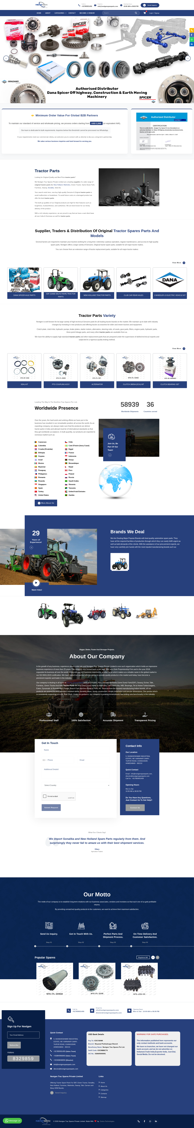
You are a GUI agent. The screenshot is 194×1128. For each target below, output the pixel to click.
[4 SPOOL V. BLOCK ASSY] (139, 979)
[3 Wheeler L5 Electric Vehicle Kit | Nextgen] (133, 280)
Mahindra (67, 185)
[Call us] (138, 1121)
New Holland (58, 185)
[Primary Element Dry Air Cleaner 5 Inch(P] (55, 979)
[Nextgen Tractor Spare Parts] (54, 979)
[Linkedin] (156, 1121)
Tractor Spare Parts (75, 683)
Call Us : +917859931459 (135, 778)
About (48, 13)
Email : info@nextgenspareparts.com (139, 774)
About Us (104, 1086)
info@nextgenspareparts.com (108, 6)
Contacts (104, 1093)
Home (39, 13)
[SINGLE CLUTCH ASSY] (97, 979)
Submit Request (51, 807)
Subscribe (14, 1045)
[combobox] (44, 760)
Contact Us (135, 808)
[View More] (114, 455)
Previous (6, 58)
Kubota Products (106, 1101)
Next (188, 58)
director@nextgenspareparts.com (137, 776)
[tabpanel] (97, 58)
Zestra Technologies (107, 1121)
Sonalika (51, 188)
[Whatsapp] (150, 1121)
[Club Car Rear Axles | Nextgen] (97, 280)
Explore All (143, 957)
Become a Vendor (87, 13)
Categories (59, 13)
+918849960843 (59, 1056)
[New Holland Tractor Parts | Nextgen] (61, 280)
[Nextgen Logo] (41, 5)
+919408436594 (59, 1060)
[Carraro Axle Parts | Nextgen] (170, 280)
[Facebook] (144, 1121)
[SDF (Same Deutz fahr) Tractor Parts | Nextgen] (24, 280)
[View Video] (37, 583)
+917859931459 (87, 6)
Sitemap (103, 1097)
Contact (72, 13)
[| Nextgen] (24, 367)
